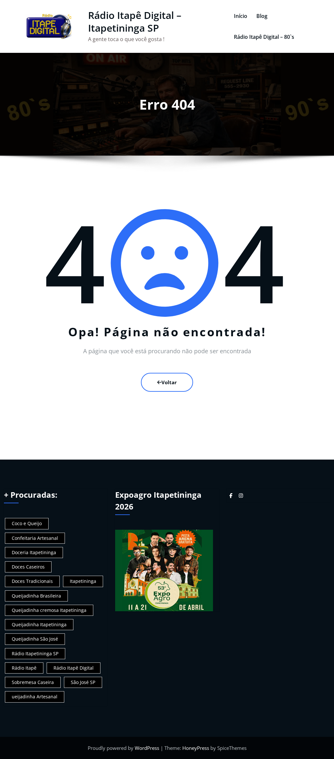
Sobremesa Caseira (33, 682)
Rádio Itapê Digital (73, 668)
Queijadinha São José (35, 639)
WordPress (147, 748)
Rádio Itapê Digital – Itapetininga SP (134, 21)
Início (240, 16)
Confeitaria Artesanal (35, 538)
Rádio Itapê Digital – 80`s (264, 36)
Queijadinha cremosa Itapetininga (49, 610)
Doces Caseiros (28, 567)
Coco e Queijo (27, 523)
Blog (261, 16)
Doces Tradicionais (32, 581)
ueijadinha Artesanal (34, 696)
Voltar (169, 382)
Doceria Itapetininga (34, 552)
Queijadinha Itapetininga (39, 624)
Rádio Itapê (24, 668)
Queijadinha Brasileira (36, 596)
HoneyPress (195, 748)
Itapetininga (83, 581)
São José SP (83, 682)
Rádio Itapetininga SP (35, 653)
